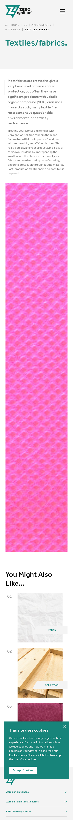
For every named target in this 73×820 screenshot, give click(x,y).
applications (41, 24)
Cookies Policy (18, 755)
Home (15, 24)
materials (12, 29)
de (25, 24)
